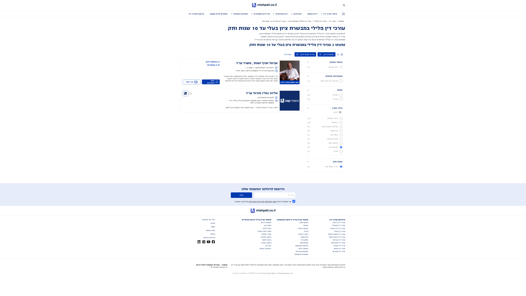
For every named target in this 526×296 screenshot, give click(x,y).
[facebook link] (213, 242)
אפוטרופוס (304, 243)
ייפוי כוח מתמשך (208, 220)
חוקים (213, 234)
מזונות (305, 225)
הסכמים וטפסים (240, 14)
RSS (213, 227)
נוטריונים (297, 14)
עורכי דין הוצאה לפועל (336, 234)
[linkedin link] (199, 242)
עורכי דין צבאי (339, 231)
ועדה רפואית (266, 234)
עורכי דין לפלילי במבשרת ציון (299, 21)
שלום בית (304, 240)
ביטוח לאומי (266, 240)
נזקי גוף (268, 246)
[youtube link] (208, 242)
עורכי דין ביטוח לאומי (337, 237)
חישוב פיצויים (266, 237)
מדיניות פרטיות (209, 238)
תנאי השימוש (271, 201)
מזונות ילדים (303, 249)
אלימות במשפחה (301, 246)
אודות (213, 223)
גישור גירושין (303, 234)
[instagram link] (203, 242)
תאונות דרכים (266, 223)
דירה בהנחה (312, 14)
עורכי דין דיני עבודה (337, 228)
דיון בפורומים (282, 14)
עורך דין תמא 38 (338, 251)
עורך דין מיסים (339, 249)
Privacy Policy (271, 273)
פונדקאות (304, 237)
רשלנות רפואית (265, 249)
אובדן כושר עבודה (264, 231)
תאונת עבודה (266, 243)
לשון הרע (267, 225)
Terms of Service (284, 273)
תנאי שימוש (210, 230)
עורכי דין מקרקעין (338, 243)
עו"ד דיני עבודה (339, 246)
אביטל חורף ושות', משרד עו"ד (257, 63)
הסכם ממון (304, 223)
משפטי (341, 21)
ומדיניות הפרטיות (256, 201)
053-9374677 (211, 82)
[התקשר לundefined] (185, 93)
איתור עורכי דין (330, 14)
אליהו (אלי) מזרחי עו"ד (262, 93)
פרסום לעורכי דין (196, 14)
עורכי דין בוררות (339, 240)
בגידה (306, 231)
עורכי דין (332, 21)
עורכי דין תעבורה (338, 225)
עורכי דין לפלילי (320, 21)
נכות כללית (267, 228)
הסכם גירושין (303, 228)
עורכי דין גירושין (339, 223)
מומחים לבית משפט (219, 14)
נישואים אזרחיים (302, 251)
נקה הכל (287, 54)
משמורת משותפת (301, 254)
